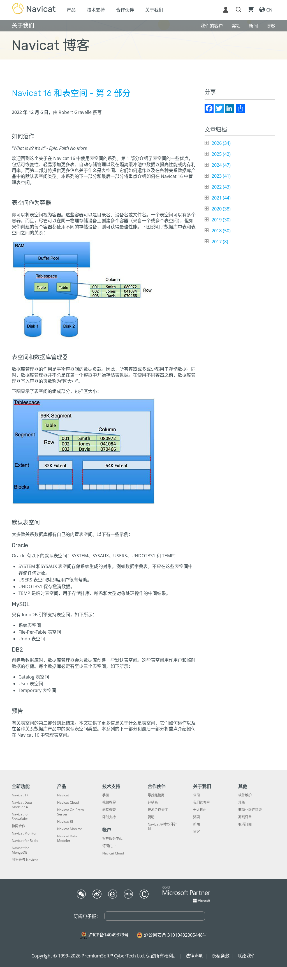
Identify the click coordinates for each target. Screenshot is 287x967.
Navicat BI (65, 821)
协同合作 (18, 826)
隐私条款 (221, 956)
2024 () (221, 165)
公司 (196, 795)
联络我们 (247, 956)
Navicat (63, 795)
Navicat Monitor (24, 833)
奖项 (196, 817)
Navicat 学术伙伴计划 (162, 826)
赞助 (151, 817)
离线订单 (245, 817)
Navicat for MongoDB (20, 850)
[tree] (240, 192)
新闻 (196, 824)
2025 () (221, 154)
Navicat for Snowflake (20, 816)
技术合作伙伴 (158, 810)
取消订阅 (245, 824)
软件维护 (245, 795)
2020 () (221, 209)
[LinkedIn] (229, 108)
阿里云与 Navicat (25, 860)
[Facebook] (209, 108)
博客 (196, 831)
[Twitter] (219, 108)
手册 (105, 795)
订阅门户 (109, 846)
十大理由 (200, 810)
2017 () (220, 242)
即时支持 (109, 817)
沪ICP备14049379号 (108, 935)
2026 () (221, 143)
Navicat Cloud (68, 802)
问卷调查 (109, 810)
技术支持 (96, 10)
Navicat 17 (20, 795)
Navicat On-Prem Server (70, 812)
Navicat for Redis (25, 840)
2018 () (221, 231)
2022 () (221, 187)
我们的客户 (201, 802)
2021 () (221, 198)
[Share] (240, 108)
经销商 (153, 802)
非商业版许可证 (250, 810)
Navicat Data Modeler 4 (22, 804)
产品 (71, 10)
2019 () (221, 220)
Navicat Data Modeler (67, 838)
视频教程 (109, 802)
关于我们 (154, 10)
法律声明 (194, 956)
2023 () (221, 176)
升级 (241, 802)
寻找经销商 (156, 795)
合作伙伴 (125, 10)
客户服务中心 (112, 839)
